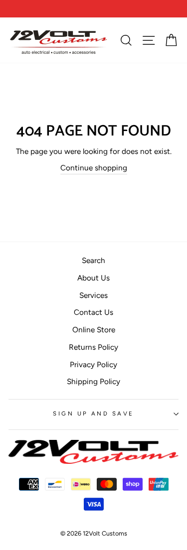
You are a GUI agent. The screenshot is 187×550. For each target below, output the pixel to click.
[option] (93, 8)
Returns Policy (93, 347)
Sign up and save (93, 413)
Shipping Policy (93, 381)
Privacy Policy (93, 364)
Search (93, 260)
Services (93, 295)
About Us (93, 277)
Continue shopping (93, 167)
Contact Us (93, 312)
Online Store (93, 329)
